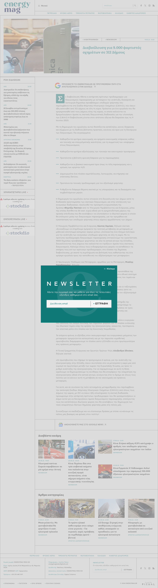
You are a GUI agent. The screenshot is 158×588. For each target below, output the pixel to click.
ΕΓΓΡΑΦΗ (101, 303)
